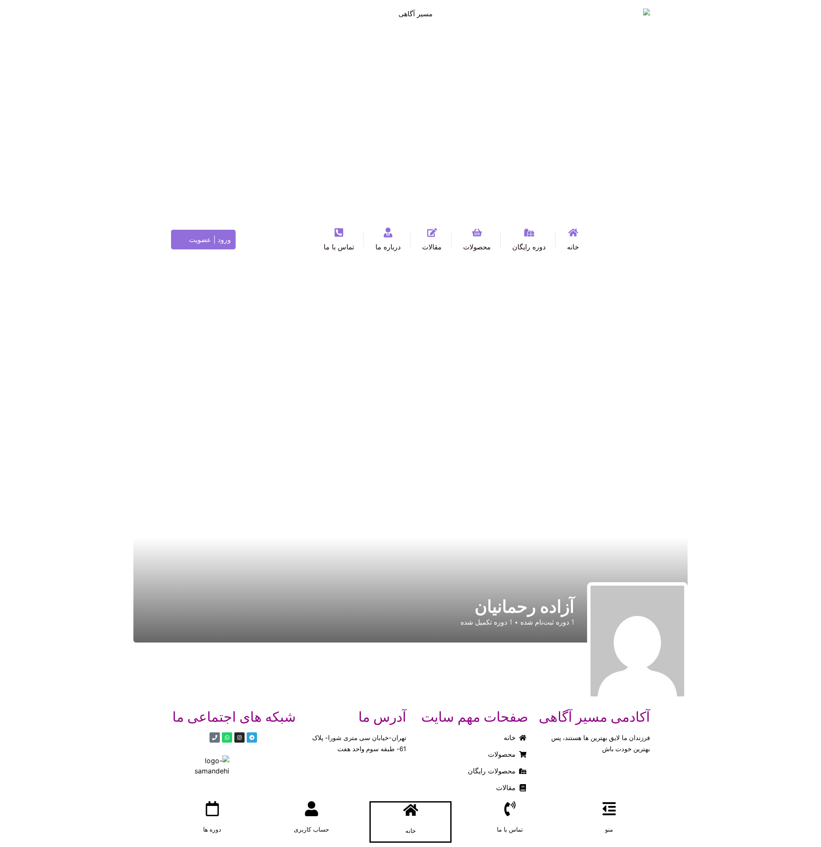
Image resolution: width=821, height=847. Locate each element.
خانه (410, 830)
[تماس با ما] (509, 808)
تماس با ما (510, 829)
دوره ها (212, 829)
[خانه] (410, 810)
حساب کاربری (311, 829)
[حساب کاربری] (311, 808)
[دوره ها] (212, 808)
